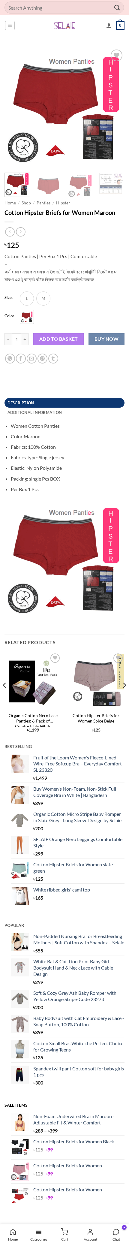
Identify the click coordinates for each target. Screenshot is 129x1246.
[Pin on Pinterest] (42, 359)
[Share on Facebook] (21, 359)
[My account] (109, 25)
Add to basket (58, 339)
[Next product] (9, 232)
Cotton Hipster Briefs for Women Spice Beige (96, 718)
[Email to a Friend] (32, 359)
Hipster (63, 203)
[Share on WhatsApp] (10, 359)
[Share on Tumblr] (53, 359)
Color (9, 316)
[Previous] (14, 108)
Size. (8, 298)
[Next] (114, 108)
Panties (43, 203)
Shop (26, 203)
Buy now (106, 339)
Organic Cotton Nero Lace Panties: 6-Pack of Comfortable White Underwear (33, 720)
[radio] (27, 298)
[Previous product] (20, 232)
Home (10, 203)
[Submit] (117, 7)
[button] (10, 25)
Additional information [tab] (35, 412)
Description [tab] (21, 402)
